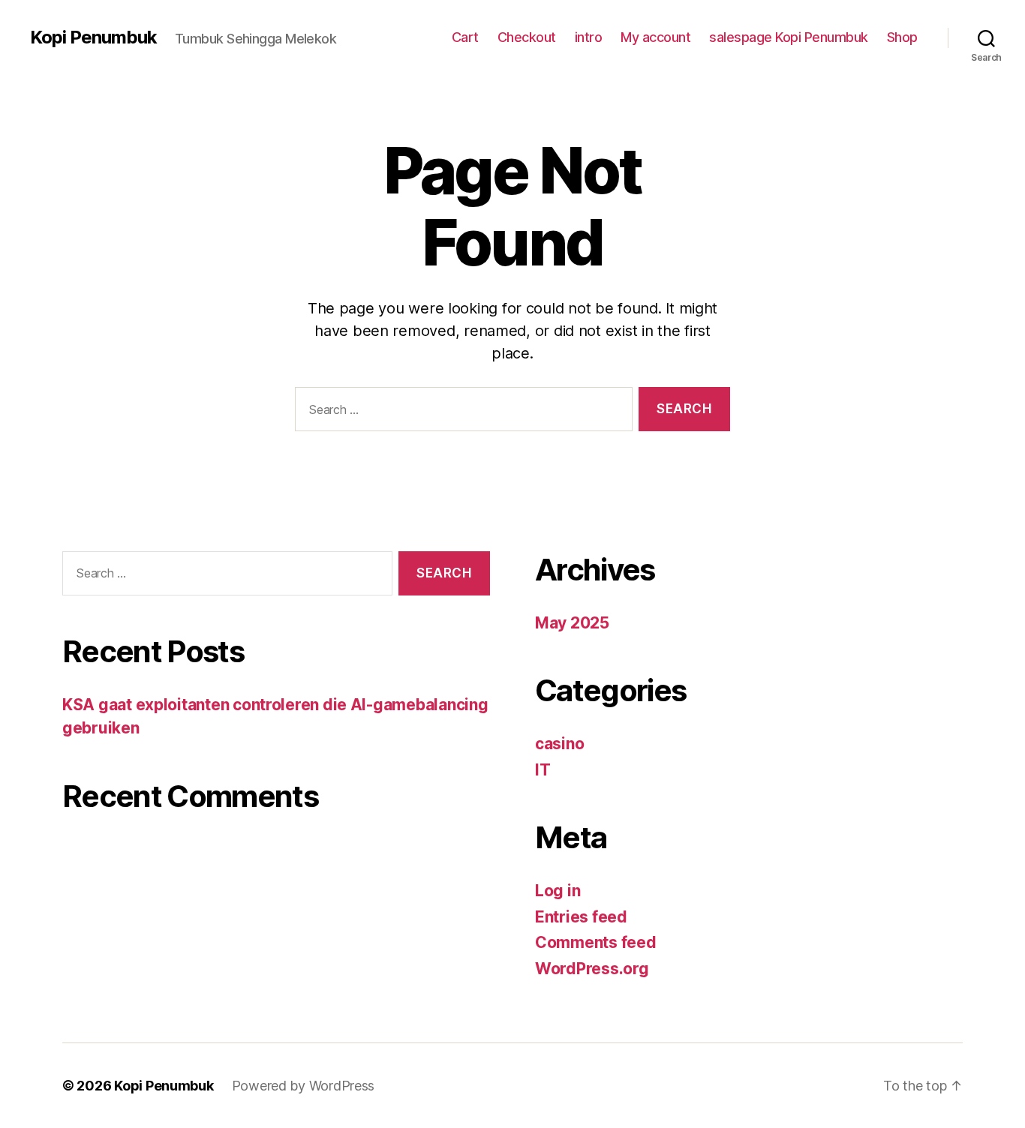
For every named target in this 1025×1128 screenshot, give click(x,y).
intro (589, 37)
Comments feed (596, 942)
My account (655, 37)
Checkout (526, 37)
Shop (902, 37)
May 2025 (572, 623)
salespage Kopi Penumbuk (788, 37)
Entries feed (581, 917)
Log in (557, 890)
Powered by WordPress (303, 1086)
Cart (465, 37)
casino (559, 743)
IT (542, 769)
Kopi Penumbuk (93, 37)
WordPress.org (592, 968)
